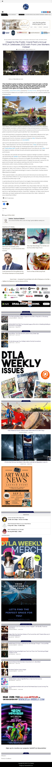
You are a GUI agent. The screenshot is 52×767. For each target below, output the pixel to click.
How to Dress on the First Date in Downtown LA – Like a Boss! (25, 662)
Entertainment (15, 39)
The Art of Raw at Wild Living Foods (36, 271)
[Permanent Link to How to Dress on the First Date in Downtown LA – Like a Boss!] (4, 664)
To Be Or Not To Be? (33, 39)
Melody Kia (11, 637)
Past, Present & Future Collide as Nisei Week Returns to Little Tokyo (26, 430)
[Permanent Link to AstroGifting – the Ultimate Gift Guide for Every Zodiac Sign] (4, 336)
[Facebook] (44, 12)
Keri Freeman (12, 654)
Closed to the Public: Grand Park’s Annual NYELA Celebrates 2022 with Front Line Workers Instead (26, 44)
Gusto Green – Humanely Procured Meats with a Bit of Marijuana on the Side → (30, 279)
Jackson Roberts (21, 49)
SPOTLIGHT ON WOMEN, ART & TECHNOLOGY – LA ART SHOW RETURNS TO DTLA (13, 248)
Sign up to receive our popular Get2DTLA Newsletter (26, 748)
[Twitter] (42, 12)
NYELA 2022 (11, 215)
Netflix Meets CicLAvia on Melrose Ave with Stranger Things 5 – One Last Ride (28, 643)
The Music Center (31, 90)
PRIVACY (3, 755)
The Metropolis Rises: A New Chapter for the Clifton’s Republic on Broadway (28, 316)
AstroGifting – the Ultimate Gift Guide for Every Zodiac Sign (24, 333)
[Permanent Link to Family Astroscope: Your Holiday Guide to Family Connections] (4, 344)
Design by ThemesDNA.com (26, 765)
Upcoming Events (43, 39)
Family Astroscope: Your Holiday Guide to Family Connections (25, 341)
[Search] (50, 12)
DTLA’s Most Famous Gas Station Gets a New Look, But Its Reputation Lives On (26, 462)
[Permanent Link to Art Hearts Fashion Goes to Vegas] (4, 672)
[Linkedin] (46, 12)
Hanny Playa (11, 327)
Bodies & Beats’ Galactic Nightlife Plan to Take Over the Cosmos (25, 679)
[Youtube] (48, 12)
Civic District (8, 39)
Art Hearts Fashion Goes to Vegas (17, 669)
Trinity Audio (15, 79)
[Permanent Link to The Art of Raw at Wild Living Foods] (38, 261)
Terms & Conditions (6, 758)
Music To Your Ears (24, 39)
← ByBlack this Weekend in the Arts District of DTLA (14, 281)
